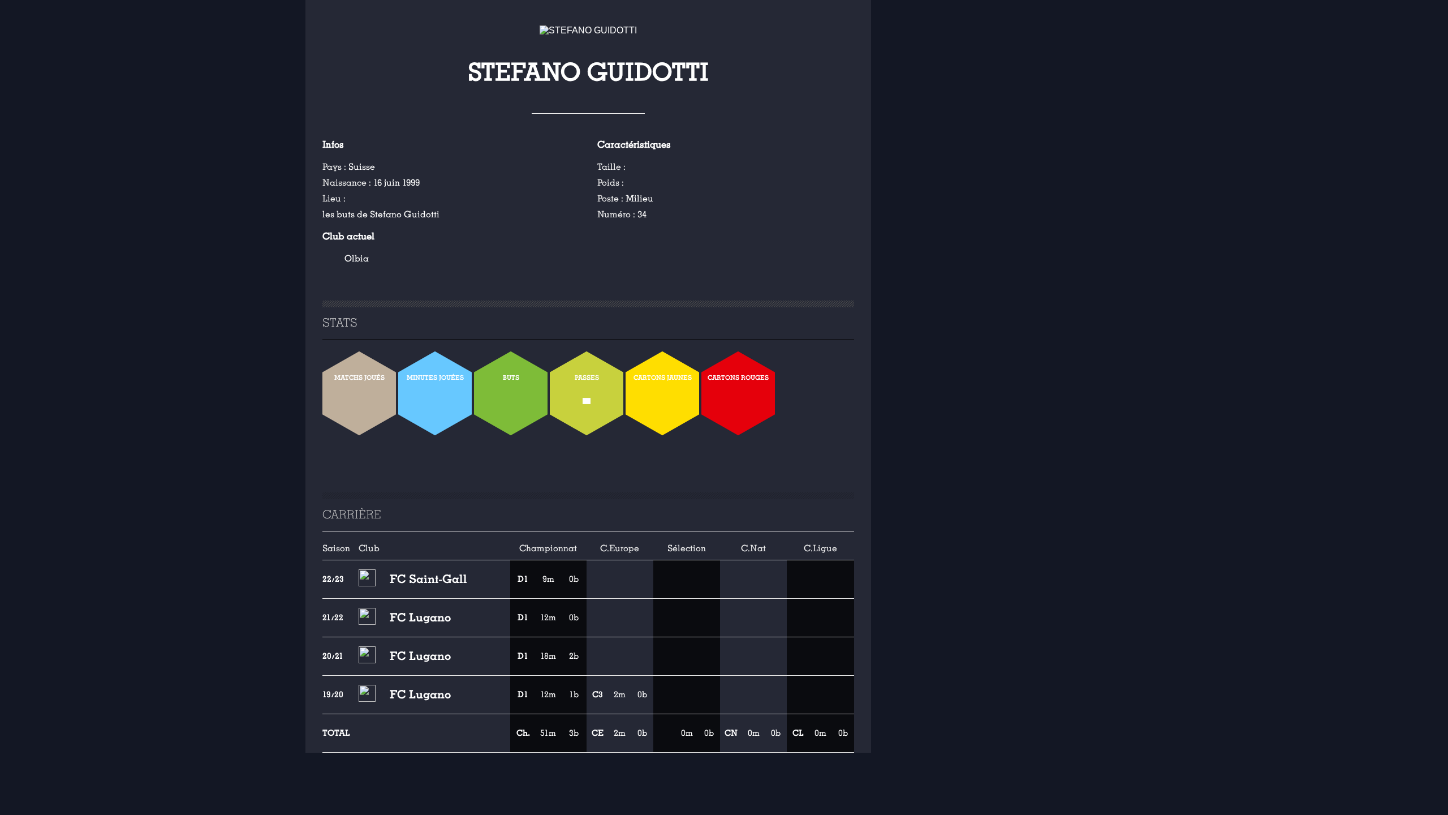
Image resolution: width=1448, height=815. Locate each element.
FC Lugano (420, 617)
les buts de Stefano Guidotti (380, 214)
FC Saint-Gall (428, 579)
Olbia (356, 258)
